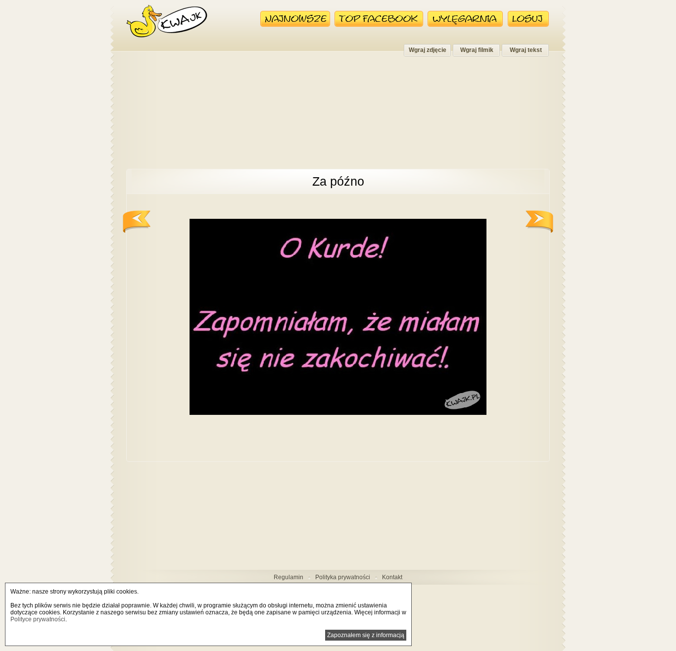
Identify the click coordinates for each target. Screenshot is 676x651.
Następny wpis (539, 221)
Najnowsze (295, 19)
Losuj (528, 19)
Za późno (338, 181)
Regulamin (288, 577)
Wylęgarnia (465, 19)
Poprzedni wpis (136, 221)
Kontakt (392, 577)
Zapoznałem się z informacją (365, 635)
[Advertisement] (338, 117)
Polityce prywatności (37, 619)
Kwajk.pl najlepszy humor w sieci (166, 21)
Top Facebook (379, 19)
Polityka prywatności (342, 577)
